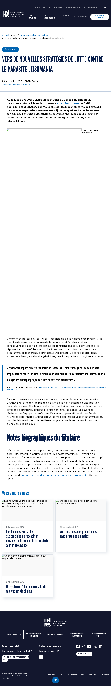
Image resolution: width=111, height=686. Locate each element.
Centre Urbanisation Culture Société (98, 634)
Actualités (43, 35)
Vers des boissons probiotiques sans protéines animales (78, 534)
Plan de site (104, 674)
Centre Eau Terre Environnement (55, 635)
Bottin (83, 674)
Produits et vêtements (16, 657)
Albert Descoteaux (68, 103)
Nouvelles (58, 8)
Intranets (47, 8)
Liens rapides (89, 8)
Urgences (51, 674)
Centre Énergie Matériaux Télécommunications (77, 634)
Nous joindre (72, 8)
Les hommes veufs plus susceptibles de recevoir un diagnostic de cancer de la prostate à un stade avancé (27, 538)
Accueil (5, 35)
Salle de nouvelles (27, 35)
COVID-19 (36, 8)
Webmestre (84, 654)
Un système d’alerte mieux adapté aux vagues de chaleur (26, 589)
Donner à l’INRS (99, 17)
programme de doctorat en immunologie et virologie (53, 475)
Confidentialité (72, 674)
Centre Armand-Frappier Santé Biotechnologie (34, 634)
